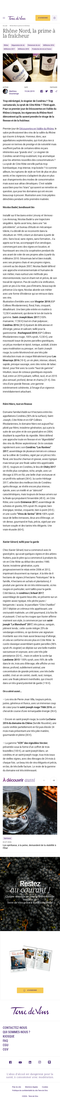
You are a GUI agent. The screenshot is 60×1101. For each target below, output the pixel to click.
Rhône (6, 45)
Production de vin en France (41, 49)
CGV (5, 1049)
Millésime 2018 (23, 49)
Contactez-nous (15, 1028)
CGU (5, 1045)
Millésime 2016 (48, 45)
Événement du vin (34, 45)
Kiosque (8, 1036)
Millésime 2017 (9, 49)
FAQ (5, 1041)
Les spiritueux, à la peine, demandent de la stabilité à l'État (29, 846)
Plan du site (16, 1087)
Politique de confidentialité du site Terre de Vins (30, 1090)
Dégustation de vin (18, 45)
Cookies (45, 1087)
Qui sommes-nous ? (16, 1032)
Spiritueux (7, 838)
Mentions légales (31, 1087)
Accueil (5, 25)
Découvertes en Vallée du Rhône (36, 128)
